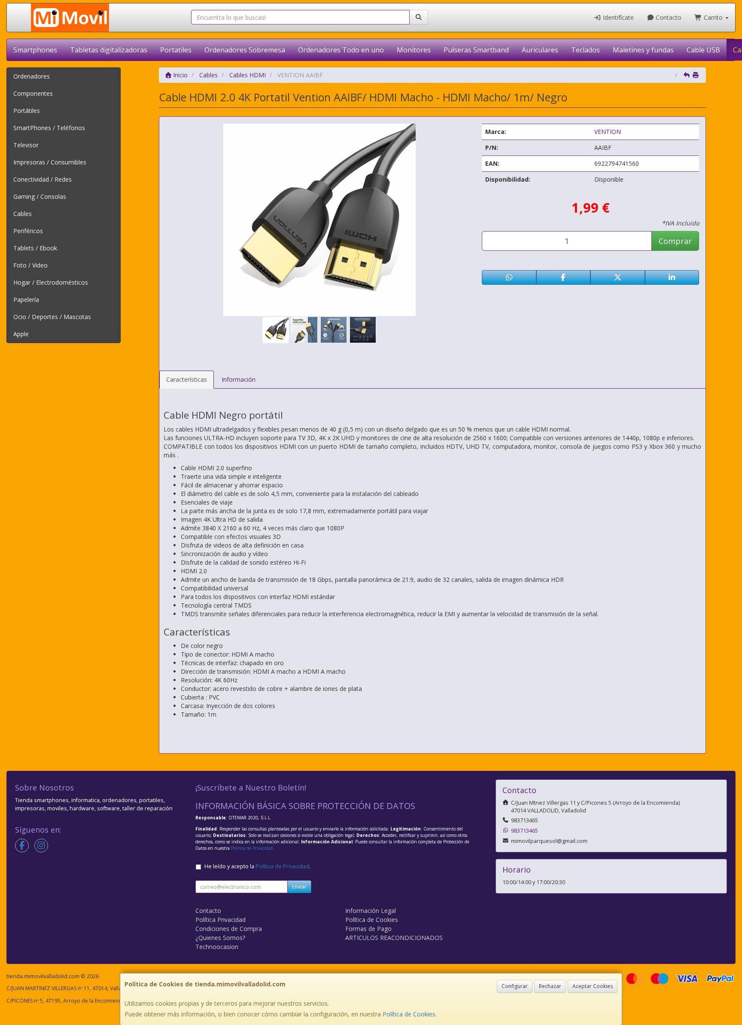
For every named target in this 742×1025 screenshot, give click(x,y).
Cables (22, 214)
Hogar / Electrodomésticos (50, 282)
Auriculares (540, 50)
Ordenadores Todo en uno (341, 50)
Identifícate (617, 17)
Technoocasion (216, 947)
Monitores (414, 50)
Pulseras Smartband (476, 50)
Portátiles (26, 110)
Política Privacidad (220, 920)
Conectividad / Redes (42, 179)
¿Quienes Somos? (220, 938)
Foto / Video (30, 265)
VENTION (607, 132)
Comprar (675, 241)
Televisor (26, 145)
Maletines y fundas (643, 50)
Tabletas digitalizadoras (108, 50)
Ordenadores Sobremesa (244, 50)
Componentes (33, 93)
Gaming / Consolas (39, 196)
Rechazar (550, 986)
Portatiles (176, 50)
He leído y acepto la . (257, 866)
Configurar (515, 986)
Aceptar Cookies (592, 986)
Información (238, 379)
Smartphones (35, 50)
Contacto (667, 17)
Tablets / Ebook (35, 248)
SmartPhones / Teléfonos (49, 128)
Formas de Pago (368, 929)
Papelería (26, 299)
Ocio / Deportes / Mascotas (52, 317)
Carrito (713, 17)
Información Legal (370, 910)
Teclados (585, 50)
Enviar (299, 886)
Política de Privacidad (252, 848)
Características (186, 379)
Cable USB (703, 50)
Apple (21, 334)
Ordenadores (31, 76)
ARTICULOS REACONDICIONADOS (394, 938)
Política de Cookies (409, 1014)
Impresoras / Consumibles (49, 162)
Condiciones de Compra (228, 929)
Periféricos (28, 231)
